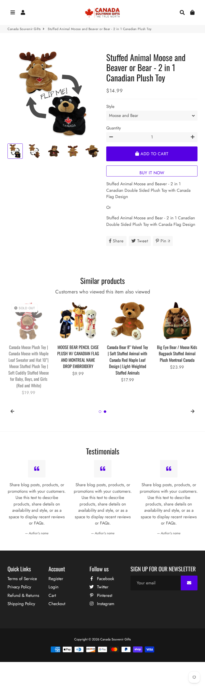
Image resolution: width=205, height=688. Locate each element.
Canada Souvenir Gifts (24, 29)
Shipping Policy (21, 604)
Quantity (113, 128)
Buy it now (152, 173)
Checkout (56, 604)
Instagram (105, 604)
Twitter (102, 587)
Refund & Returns (23, 595)
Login (53, 587)
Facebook (105, 579)
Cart (52, 595)
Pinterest (104, 595)
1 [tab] (100, 411)
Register (55, 579)
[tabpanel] (29, 338)
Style (110, 106)
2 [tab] (105, 411)
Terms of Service (22, 579)
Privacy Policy (19, 587)
